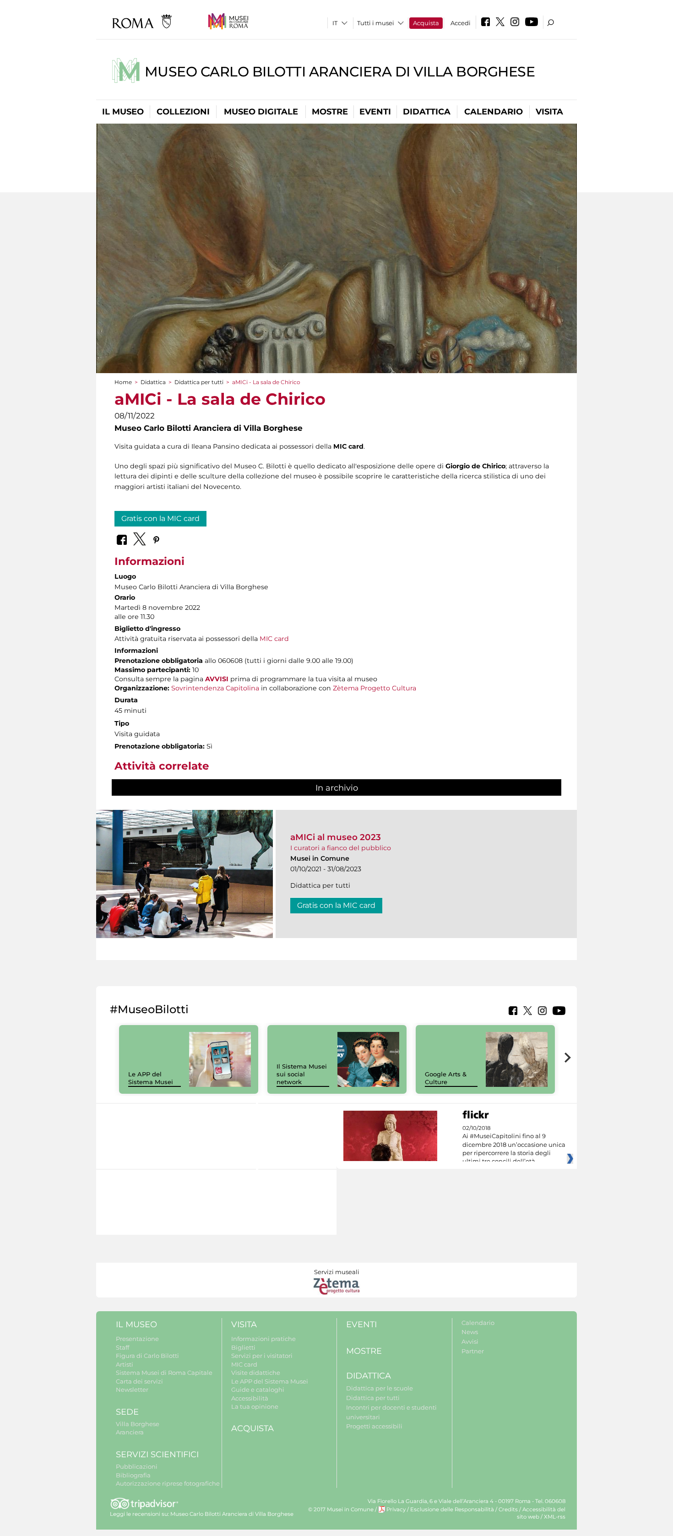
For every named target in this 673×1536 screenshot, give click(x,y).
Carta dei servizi (139, 1381)
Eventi (375, 112)
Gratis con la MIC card (160, 518)
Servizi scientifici (157, 1454)
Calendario (493, 112)
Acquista (426, 23)
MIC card (274, 639)
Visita (549, 112)
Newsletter (132, 1389)
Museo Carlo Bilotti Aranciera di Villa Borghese (340, 71)
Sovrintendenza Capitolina (215, 688)
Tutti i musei (375, 23)
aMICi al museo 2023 (335, 837)
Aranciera (130, 1432)
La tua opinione (254, 1406)
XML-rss (554, 1517)
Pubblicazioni (136, 1466)
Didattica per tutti (198, 382)
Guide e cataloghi (257, 1389)
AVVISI (216, 679)
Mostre (330, 112)
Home (123, 382)
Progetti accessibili (374, 1426)
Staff (122, 1347)
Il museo (123, 112)
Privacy (396, 1509)
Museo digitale (261, 112)
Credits (508, 1509)
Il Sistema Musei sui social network (302, 1074)
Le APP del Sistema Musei (150, 1078)
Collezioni (183, 112)
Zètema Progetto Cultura (374, 688)
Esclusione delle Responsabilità (452, 1509)
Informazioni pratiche (263, 1338)
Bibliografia (133, 1475)
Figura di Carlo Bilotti (147, 1355)
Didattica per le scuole (379, 1388)
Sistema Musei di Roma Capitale (164, 1372)
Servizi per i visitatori (262, 1355)
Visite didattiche (255, 1372)
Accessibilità (249, 1398)
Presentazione (137, 1338)
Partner (472, 1351)
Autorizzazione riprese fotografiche (168, 1483)
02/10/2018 (513, 1145)
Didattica (426, 112)
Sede (127, 1412)
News (469, 1331)
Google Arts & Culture (446, 1078)
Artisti (124, 1364)
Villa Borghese (137, 1423)
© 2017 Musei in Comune (341, 1509)
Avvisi (469, 1341)
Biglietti (243, 1347)
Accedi (460, 23)
